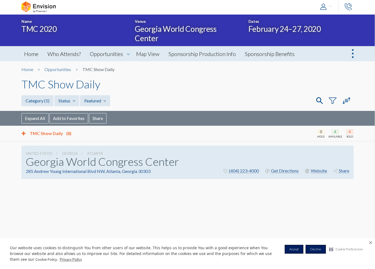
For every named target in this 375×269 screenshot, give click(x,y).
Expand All (35, 118)
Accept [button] (294, 249)
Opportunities (106, 54)
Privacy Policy (71, 259)
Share (98, 118)
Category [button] (37, 100)
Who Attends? (64, 54)
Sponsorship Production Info (202, 54)
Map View (147, 54)
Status (64, 100)
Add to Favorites (69, 118)
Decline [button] (315, 249)
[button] (346, 249)
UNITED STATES (39, 153)
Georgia (70, 153)
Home (31, 54)
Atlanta (95, 153)
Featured (93, 100)
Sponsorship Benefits (270, 54)
